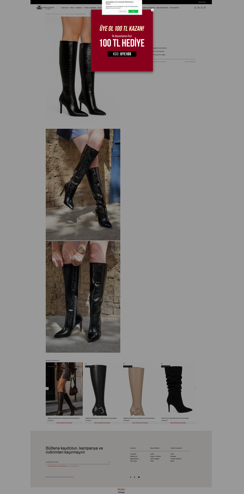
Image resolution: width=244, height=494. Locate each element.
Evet (133, 11)
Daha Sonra (123, 11)
